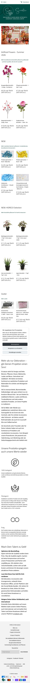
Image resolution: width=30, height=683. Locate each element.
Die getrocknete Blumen (15, 642)
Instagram (9, 658)
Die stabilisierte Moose (15, 640)
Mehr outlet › (4, 298)
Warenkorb (26, 2)
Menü (4, 2)
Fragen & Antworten (15, 632)
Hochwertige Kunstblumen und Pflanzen (15, 645)
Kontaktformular (15, 630)
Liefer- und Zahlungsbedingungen (14, 666)
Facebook (15, 658)
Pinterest (21, 658)
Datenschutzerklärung (9, 664)
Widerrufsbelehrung (14, 668)
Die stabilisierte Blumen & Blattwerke (15, 638)
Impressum (18, 664)
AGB (24, 664)
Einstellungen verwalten (15, 352)
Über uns (15, 628)
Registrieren (24, 652)
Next (28, 35)
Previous (2, 35)
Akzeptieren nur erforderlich (15, 348)
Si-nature (15, 673)
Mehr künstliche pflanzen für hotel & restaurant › (13, 212)
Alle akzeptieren (15, 344)
